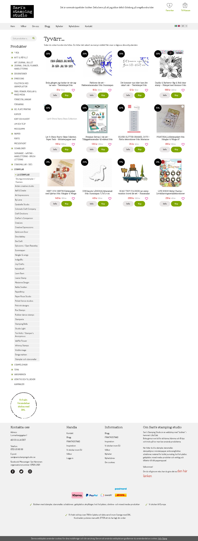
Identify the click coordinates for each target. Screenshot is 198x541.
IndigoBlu (19, 259)
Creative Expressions (24, 227)
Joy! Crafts (19, 264)
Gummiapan (20, 250)
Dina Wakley (20, 236)
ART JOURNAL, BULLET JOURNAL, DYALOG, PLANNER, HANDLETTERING (26, 65)
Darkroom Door (21, 232)
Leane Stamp (20, 278)
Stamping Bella (21, 323)
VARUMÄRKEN (20, 374)
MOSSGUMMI (19, 128)
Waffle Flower (21, 340)
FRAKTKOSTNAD (73, 441)
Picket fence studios (24, 300)
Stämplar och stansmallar (26, 359)
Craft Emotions (21, 213)
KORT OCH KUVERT (22, 119)
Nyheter (59, 26)
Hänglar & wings (21, 255)
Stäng (164, 538)
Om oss (35, 26)
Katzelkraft (19, 268)
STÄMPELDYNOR (21, 364)
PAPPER (17, 133)
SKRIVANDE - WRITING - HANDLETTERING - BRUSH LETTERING (24, 156)
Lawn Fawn (19, 273)
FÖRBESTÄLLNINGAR (22, 99)
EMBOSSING (19, 78)
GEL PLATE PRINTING (22, 109)
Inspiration (71, 445)
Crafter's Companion (24, 218)
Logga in (70, 458)
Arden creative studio (24, 186)
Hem (13, 26)
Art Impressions (22, 195)
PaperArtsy (19, 291)
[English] (179, 25)
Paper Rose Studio (23, 296)
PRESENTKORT (20, 143)
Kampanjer (19, 384)
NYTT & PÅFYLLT (21, 57)
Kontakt (88, 26)
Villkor (23, 26)
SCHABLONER (20, 148)
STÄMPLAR (19, 169)
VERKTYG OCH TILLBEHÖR (24, 379)
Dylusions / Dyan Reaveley (26, 245)
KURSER (17, 114)
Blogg (47, 26)
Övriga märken (21, 354)
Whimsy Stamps (22, 345)
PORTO (17, 138)
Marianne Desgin (22, 282)
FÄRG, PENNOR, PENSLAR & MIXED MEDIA (25, 93)
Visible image (20, 350)
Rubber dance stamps (24, 314)
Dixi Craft (19, 241)
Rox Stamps (20, 310)
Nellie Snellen (21, 287)
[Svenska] (176, 25)
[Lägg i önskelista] (73, 89)
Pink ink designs (22, 305)
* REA (16, 52)
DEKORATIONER (20, 73)
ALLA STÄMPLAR (22, 174)
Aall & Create (20, 190)
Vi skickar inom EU (74, 449)
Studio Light (20, 328)
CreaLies (19, 222)
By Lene (18, 199)
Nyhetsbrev (74, 26)
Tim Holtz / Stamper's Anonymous (24, 335)
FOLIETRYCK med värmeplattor (21, 85)
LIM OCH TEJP (20, 124)
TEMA (16, 369)
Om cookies (110, 462)
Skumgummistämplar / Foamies (25, 180)
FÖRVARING (19, 104)
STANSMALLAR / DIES (23, 164)
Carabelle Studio (22, 204)
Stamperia (19, 319)
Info (55, 95)
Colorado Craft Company (25, 209)
